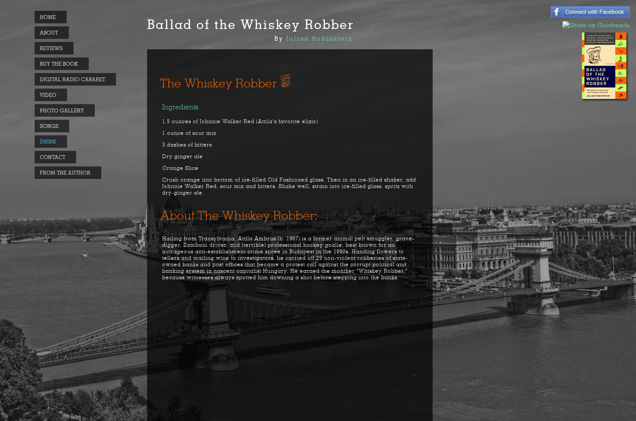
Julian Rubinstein (319, 38)
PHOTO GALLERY (62, 110)
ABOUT (49, 32)
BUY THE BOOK (59, 64)
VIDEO (48, 95)
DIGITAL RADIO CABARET (72, 79)
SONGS (49, 126)
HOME (48, 17)
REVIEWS (51, 48)
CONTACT (52, 157)
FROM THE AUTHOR (65, 172)
